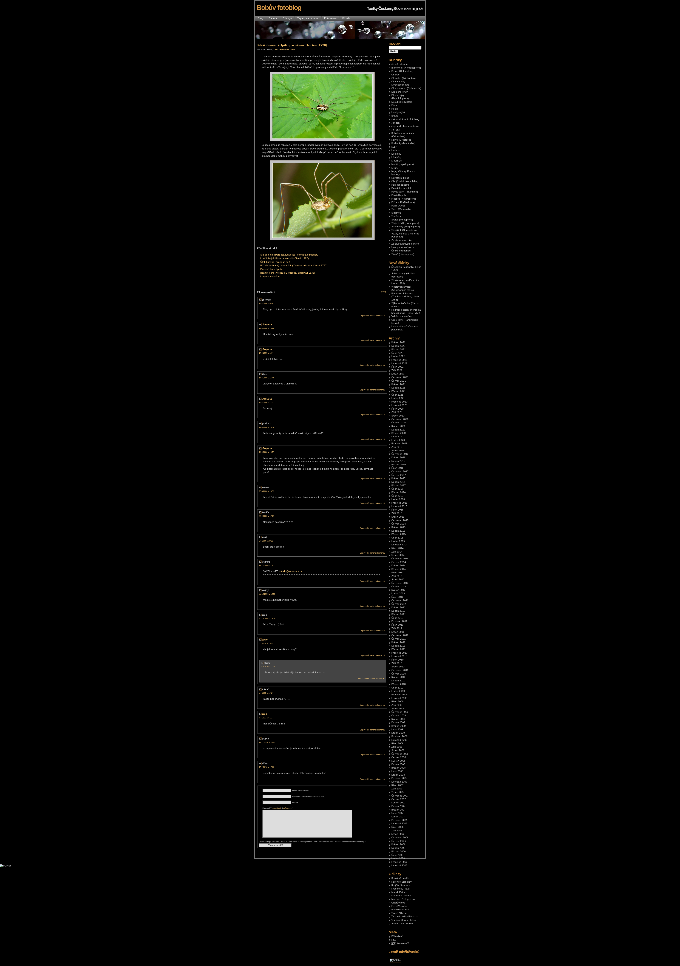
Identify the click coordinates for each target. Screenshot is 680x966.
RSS (383, 292)
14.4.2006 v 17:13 (266, 402)
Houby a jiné (398, 112)
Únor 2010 (397, 687)
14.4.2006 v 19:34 (266, 427)
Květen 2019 (398, 457)
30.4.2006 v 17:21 (266, 516)
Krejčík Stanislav (400, 885)
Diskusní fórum (399, 91)
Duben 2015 (398, 530)
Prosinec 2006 (399, 820)
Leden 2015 (398, 541)
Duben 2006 (398, 848)
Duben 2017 (398, 482)
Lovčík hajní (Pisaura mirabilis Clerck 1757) (284, 258)
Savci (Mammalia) (401, 209)
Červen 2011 (398, 639)
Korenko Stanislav (401, 881)
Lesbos (395, 150)
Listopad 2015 (399, 506)
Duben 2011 (398, 645)
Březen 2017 (398, 485)
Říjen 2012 (397, 597)
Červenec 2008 (400, 754)
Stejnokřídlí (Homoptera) (405, 223)
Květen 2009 (398, 719)
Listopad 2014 (399, 544)
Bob (264, 714)
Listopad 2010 (399, 656)
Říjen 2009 (397, 701)
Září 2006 (396, 830)
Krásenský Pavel (400, 888)
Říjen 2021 (397, 367)
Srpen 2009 (397, 708)
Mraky (394, 167)
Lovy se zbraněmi (270, 276)
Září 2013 (396, 576)
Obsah (346, 18)
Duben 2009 (398, 722)
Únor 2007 (397, 813)
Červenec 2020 (400, 419)
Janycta (267, 324)
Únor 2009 (397, 729)
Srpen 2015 (397, 516)
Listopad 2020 (399, 405)
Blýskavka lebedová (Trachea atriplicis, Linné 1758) (405, 296)
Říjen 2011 (397, 625)
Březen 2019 (398, 464)
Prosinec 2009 (399, 694)
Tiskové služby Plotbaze (404, 916)
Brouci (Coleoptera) (402, 71)
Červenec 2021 (400, 377)
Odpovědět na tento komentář (372, 316)
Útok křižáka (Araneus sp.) (275, 262)
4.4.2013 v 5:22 (265, 718)
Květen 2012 (398, 607)
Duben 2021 (398, 387)
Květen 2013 (398, 590)
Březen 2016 (398, 492)
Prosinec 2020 (399, 401)
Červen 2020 (398, 422)
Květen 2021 (398, 384)
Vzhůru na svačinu (401, 316)
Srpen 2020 (397, 415)
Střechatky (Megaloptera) (405, 226)
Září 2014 (396, 551)
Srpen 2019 (397, 450)
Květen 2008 (398, 761)
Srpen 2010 (397, 666)
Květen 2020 (398, 426)
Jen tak (395, 122)
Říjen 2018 (397, 468)
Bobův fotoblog (279, 7)
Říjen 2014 (397, 548)
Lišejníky (396, 153)
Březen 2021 (398, 391)
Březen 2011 (398, 649)
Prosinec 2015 (399, 503)
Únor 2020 (397, 436)
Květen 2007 (398, 802)
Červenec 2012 (400, 600)
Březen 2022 (398, 349)
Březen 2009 (398, 726)
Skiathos (396, 212)
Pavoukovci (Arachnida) (404, 191)
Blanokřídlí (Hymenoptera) (406, 67)
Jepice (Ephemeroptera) (405, 126)
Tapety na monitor (308, 18)
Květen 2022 (398, 342)
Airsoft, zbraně (399, 64)
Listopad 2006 (399, 823)
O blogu (287, 18)
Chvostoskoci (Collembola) (406, 88)
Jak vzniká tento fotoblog (405, 119)
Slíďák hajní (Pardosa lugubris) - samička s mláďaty (289, 254)
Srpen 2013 (397, 579)
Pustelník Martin (400, 909)
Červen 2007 (398, 799)
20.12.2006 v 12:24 (267, 618)
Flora (394, 105)
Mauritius (396, 160)
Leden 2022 (398, 356)
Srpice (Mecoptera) (402, 219)
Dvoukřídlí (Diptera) (402, 102)
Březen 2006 (398, 851)
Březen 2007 (398, 809)
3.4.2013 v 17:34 (266, 693)
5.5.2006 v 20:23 (266, 541)
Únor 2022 (397, 353)
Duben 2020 (398, 429)
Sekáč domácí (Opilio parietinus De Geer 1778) (292, 45)
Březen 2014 (398, 569)
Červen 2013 (398, 586)
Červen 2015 (398, 523)
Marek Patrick (399, 892)
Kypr (393, 147)
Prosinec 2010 (399, 652)
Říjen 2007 (397, 785)
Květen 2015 (398, 527)
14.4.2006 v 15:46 (266, 378)
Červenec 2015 (400, 520)
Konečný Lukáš (400, 878)
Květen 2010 (398, 677)
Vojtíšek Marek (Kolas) (403, 920)
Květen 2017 (398, 478)
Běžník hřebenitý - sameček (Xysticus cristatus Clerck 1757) (293, 265)
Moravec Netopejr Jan (403, 899)
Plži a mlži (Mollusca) (403, 202)
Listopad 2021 (399, 363)
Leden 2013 (398, 593)
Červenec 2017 (400, 471)
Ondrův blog (398, 902)
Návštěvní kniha (400, 178)
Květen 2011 (398, 642)
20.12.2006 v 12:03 (267, 594)
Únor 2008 (397, 771)
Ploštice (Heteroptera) (403, 198)
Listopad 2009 (399, 698)
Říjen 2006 (397, 827)
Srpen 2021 (397, 374)
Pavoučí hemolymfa (271, 269)
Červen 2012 (398, 604)
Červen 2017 (398, 475)
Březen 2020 (398, 433)
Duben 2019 (398, 461)
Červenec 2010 (400, 670)
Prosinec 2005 (399, 862)
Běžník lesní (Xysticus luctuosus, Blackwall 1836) (287, 272)
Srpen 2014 (397, 555)
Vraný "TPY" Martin (402, 923)
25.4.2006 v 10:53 (266, 491)
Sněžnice (396, 216)
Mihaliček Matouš (401, 895)
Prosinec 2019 (399, 443)
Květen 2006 (398, 844)
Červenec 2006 (400, 837)
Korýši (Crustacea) (401, 139)
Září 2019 (396, 447)
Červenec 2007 (400, 795)
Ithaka (394, 115)
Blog (260, 18)
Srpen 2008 (397, 750)
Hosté (394, 108)
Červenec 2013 (400, 583)
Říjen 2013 (397, 572)
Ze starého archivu (401, 240)
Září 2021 (396, 370)
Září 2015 (396, 513)
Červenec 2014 (400, 558)
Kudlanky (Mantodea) (403, 143)
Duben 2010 (398, 680)
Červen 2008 (398, 757)
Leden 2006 (398, 858)
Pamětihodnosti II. (401, 188)
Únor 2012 (397, 618)
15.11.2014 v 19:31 (267, 742)
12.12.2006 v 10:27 (267, 565)
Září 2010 (396, 663)
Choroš (395, 74)
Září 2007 (396, 788)
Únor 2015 (397, 537)
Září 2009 (396, 705)
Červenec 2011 (399, 635)
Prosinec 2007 (399, 778)
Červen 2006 (398, 841)
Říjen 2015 (397, 509)
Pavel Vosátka (399, 906)
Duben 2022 (398, 346)
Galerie (273, 18)
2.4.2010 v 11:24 (268, 666)
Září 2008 (396, 747)
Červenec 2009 (400, 712)
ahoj (265, 639)
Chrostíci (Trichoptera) (403, 78)
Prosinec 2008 (399, 736)
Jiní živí (395, 129)
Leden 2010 (398, 691)
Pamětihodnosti (400, 184)
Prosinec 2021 (399, 360)
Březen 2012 (398, 614)
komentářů (400, 943)
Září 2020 (396, 412)
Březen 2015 (398, 534)
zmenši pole (277, 808)
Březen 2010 (398, 684)
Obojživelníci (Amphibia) (404, 181)
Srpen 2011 (397, 632)
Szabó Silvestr (399, 913)
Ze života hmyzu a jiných (405, 243)
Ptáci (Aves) (398, 205)
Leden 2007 (398, 816)
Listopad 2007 (399, 781)
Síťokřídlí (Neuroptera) (404, 230)
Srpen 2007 (397, 792)
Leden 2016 (398, 499)
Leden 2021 (398, 398)
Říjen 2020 (397, 408)
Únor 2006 (397, 855)
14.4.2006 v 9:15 (266, 303)
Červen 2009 (398, 715)
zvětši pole (287, 808)
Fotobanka (330, 18)
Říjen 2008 (397, 743)
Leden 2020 (398, 440)
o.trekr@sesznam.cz (290, 571)
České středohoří (401, 250)
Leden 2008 (398, 775)
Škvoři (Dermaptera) (402, 254)
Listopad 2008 (399, 740)
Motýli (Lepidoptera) (402, 164)
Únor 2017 (397, 489)
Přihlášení (397, 936)
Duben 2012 (398, 611)
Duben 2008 (398, 764)
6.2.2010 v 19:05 (266, 643)
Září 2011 (396, 628)
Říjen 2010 (397, 659)
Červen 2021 (398, 380)
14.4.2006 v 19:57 (266, 452)
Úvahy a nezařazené (403, 247)
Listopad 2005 (399, 865)
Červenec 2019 (400, 454)
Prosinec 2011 (399, 621)
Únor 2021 (397, 394)
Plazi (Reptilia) (399, 195)
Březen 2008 (398, 767)
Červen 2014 (398, 562)
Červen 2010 (398, 673)
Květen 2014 (398, 565)
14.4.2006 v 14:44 (266, 328)
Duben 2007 (398, 806)
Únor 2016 (397, 496)
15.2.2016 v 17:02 (266, 767)
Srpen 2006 (397, 834)
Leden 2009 (398, 733)
